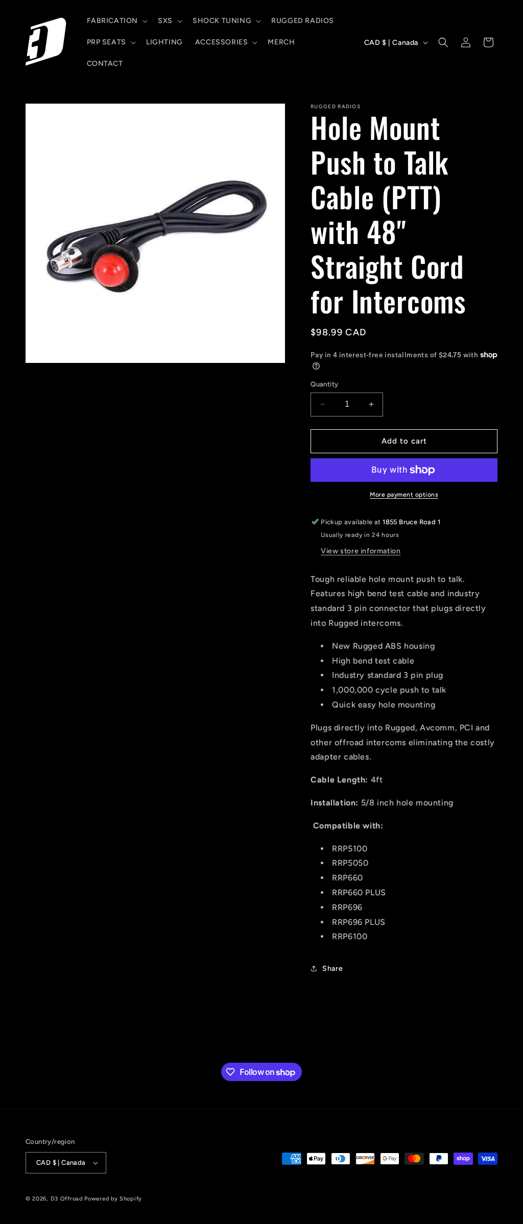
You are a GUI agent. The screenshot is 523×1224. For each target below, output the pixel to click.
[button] (116, 21)
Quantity (324, 384)
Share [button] (332, 968)
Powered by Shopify (113, 1198)
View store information (360, 551)
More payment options (404, 494)
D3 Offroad (67, 1198)
